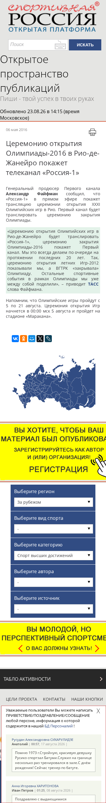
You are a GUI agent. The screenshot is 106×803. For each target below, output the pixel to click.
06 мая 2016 (16, 129)
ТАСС (93, 284)
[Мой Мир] (31, 338)
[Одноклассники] (23, 338)
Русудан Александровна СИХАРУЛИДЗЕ (42, 739)
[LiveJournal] (48, 338)
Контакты (54, 699)
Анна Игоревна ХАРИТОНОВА (35, 786)
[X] (40, 338)
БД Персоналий (58, 726)
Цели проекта (21, 699)
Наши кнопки (87, 699)
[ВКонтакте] (15, 338)
